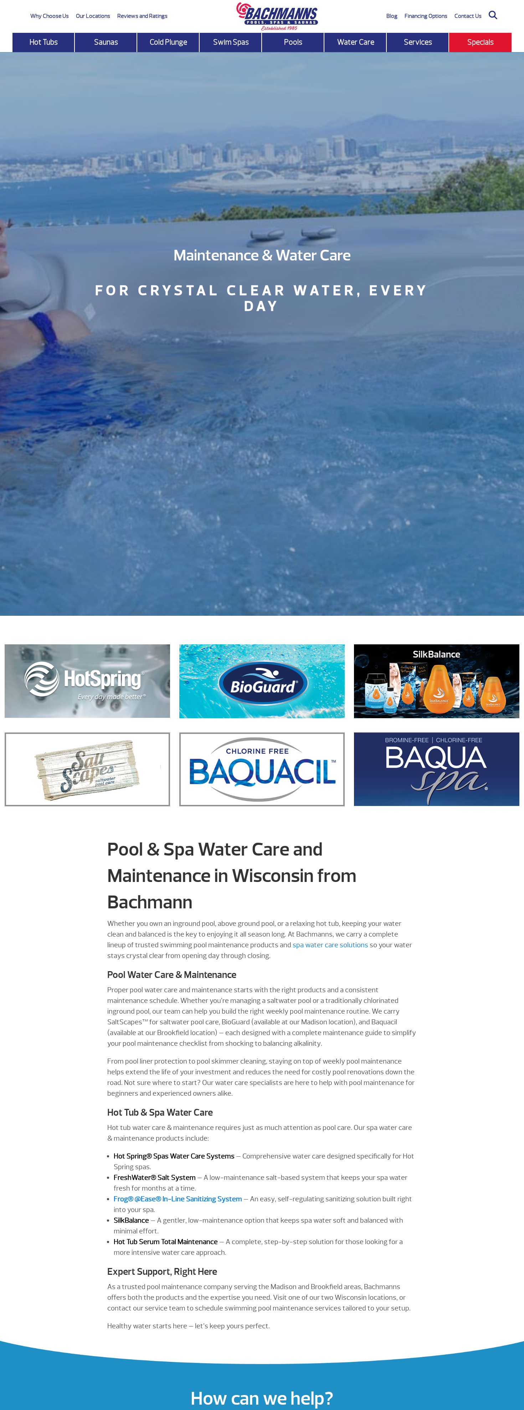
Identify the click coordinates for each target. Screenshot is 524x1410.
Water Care (355, 42)
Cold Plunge (168, 42)
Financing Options (426, 16)
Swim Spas (231, 42)
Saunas (106, 42)
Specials (480, 42)
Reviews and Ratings (142, 16)
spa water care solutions (330, 944)
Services (418, 42)
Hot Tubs (44, 42)
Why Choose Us (49, 16)
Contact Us (468, 16)
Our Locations (93, 16)
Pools (293, 42)
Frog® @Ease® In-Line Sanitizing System (178, 1199)
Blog (391, 16)
